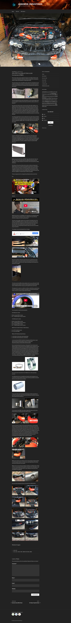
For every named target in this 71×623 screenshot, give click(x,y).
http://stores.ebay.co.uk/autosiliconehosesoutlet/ (21, 342)
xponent (43, 99)
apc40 (54, 91)
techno (45, 96)
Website (13, 588)
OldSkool (49, 103)
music (56, 96)
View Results (50, 125)
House (47, 101)
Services (17, 11)
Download (35, 233)
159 (14, 551)
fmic (21, 551)
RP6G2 (49, 98)
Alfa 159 (15, 550)
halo (46, 103)
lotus (52, 91)
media (56, 91)
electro (43, 103)
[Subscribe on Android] (13, 614)
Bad (44, 118)
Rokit (53, 98)
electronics (55, 98)
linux (47, 98)
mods (31, 551)
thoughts (51, 99)
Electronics (44, 78)
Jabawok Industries (30, 4)
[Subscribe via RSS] (19, 614)
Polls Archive (44, 127)
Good (44, 114)
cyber (48, 91)
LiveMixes (43, 83)
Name (13, 577)
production (44, 91)
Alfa (16, 551)
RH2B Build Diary (45, 85)
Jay (22, 71)
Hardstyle (50, 101)
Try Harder (45, 120)
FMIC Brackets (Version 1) (22, 232)
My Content (23, 11)
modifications (26, 551)
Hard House (53, 103)
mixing (53, 94)
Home (13, 11)
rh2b (56, 103)
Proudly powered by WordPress (17, 620)
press (47, 99)
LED (49, 91)
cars (19, 551)
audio (43, 106)
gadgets (54, 101)
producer (43, 101)
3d (45, 99)
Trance (45, 106)
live (53, 96)
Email (13, 583)
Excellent (44, 116)
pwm (56, 101)
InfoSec (44, 98)
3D (42, 74)
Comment (14, 563)
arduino (56, 99)
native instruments (50, 96)
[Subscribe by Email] (16, 614)
